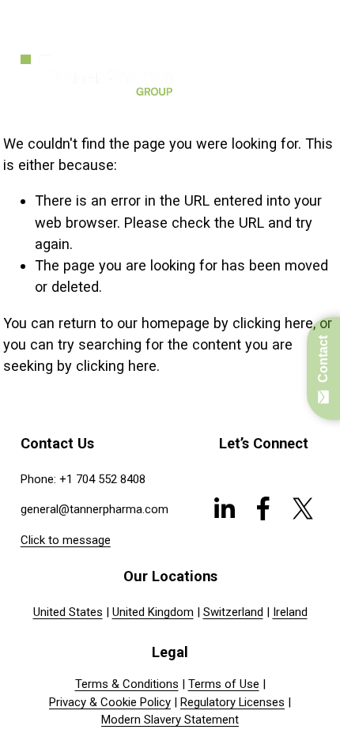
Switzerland (233, 612)
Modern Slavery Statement (170, 719)
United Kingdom (153, 612)
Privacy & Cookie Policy (110, 702)
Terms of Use (223, 684)
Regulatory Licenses (232, 702)
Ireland (290, 612)
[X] (302, 508)
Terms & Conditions (127, 684)
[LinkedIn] (223, 508)
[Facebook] (263, 508)
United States (68, 612)
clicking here (272, 323)
